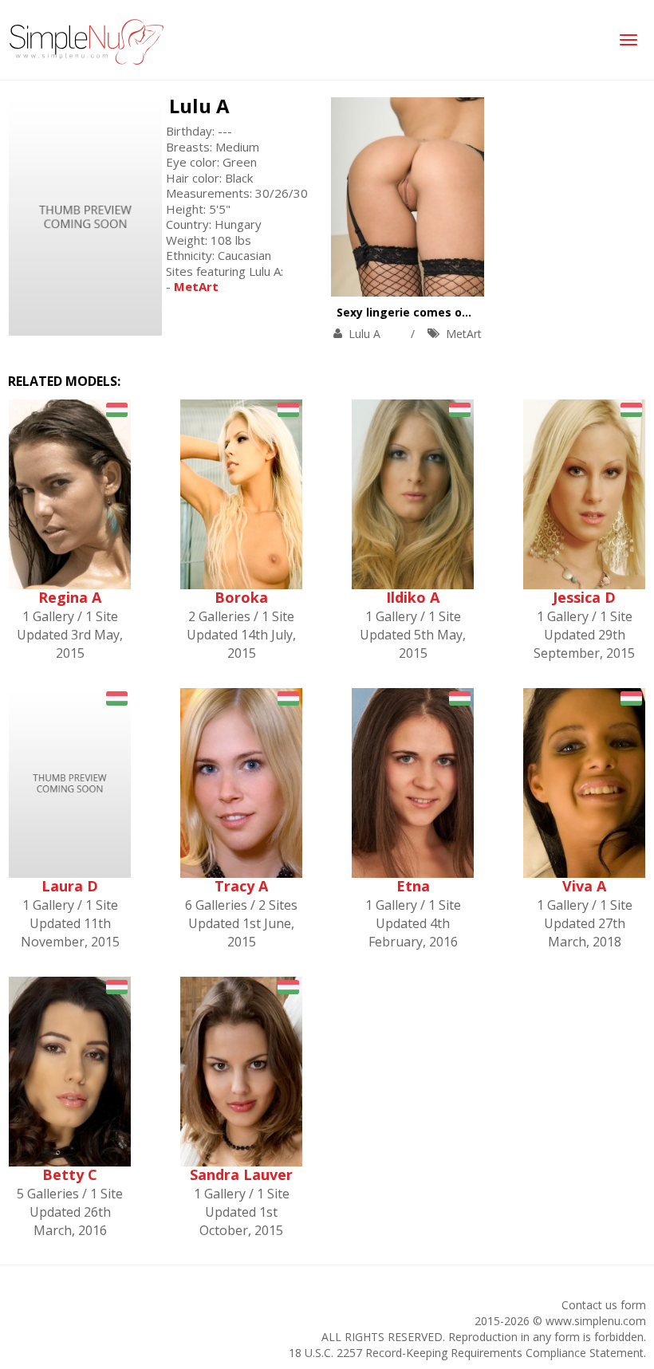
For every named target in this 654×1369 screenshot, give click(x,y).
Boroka (241, 597)
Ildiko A (412, 597)
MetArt (464, 333)
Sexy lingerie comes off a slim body (438, 312)
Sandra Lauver (241, 1174)
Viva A (584, 885)
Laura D (69, 885)
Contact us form (603, 1304)
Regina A (69, 597)
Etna (413, 885)
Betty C (69, 1174)
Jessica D (584, 597)
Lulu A (199, 105)
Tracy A (241, 885)
